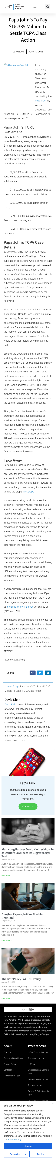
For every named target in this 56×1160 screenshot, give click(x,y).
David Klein (10, 704)
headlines (40, 100)
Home (7, 686)
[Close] (53, 1103)
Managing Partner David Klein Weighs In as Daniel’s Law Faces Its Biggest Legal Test (27, 853)
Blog (15, 686)
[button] (35, 6)
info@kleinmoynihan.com (20, 606)
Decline (40, 1154)
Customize (15, 1154)
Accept (28, 1146)
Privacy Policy (14, 1139)
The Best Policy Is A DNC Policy (21, 979)
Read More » (6, 876)
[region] (28, 1130)
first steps (28, 491)
